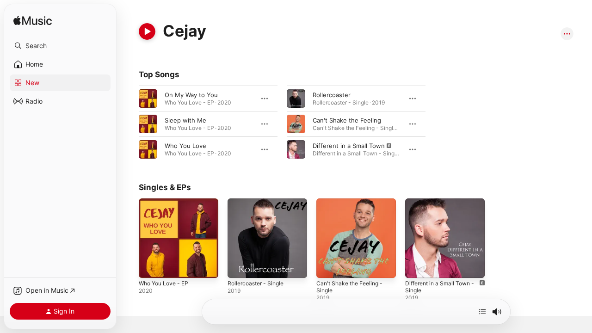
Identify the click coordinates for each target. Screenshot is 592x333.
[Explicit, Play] (296, 149)
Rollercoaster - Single (259, 202)
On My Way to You (191, 95)
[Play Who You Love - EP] (150, 266)
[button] (60, 46)
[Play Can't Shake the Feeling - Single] (328, 266)
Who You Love (185, 145)
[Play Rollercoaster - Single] (239, 266)
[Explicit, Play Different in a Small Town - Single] (417, 266)
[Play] (147, 31)
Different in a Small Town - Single (443, 205)
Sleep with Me (185, 120)
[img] (32, 21)
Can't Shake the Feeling (347, 120)
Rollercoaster (332, 95)
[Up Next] (482, 311)
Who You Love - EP (166, 202)
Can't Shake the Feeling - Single (352, 205)
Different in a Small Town (349, 145)
